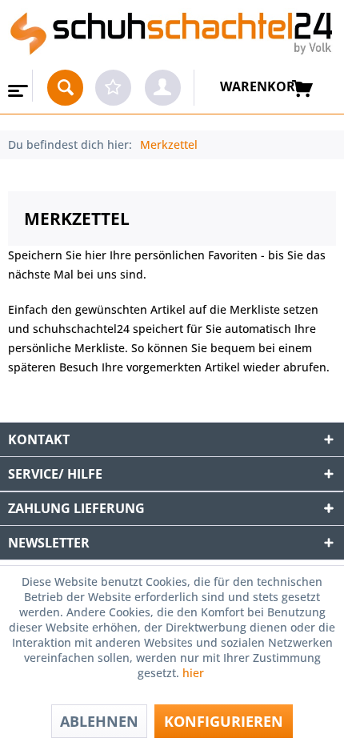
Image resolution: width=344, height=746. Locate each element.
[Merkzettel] (113, 88)
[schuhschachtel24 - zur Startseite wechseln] (172, 35)
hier (194, 672)
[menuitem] (16, 86)
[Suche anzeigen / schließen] (65, 88)
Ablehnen (99, 721)
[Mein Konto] (163, 88)
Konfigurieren (223, 721)
